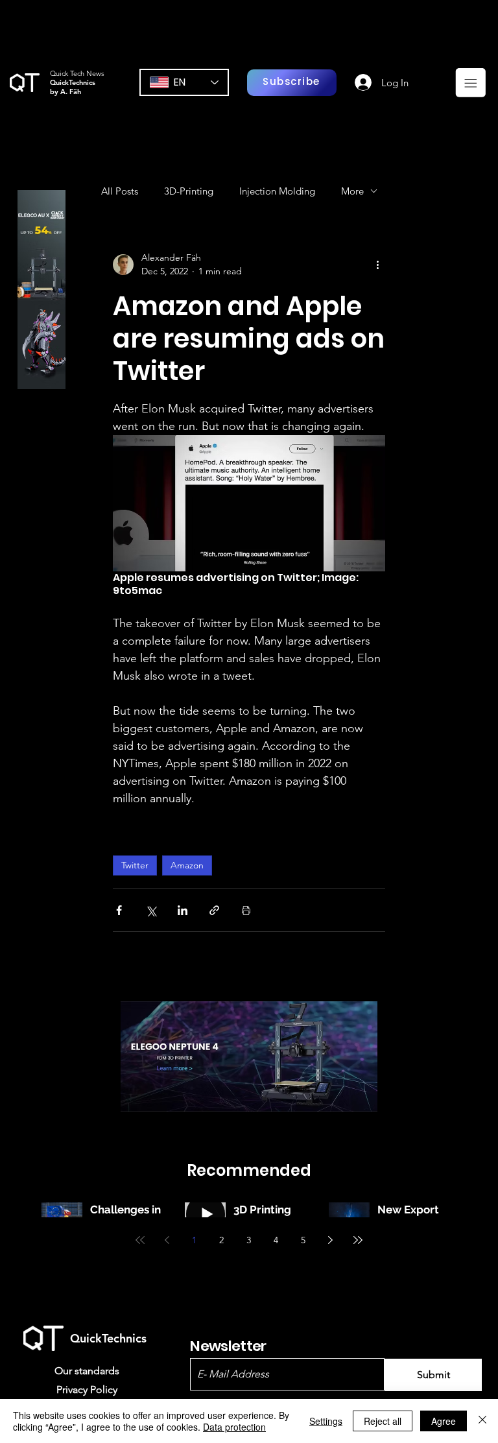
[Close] (482, 1421)
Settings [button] (325, 1420)
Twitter (134, 865)
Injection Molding (277, 191)
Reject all (382, 1420)
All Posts (119, 191)
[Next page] (330, 1240)
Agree (443, 1420)
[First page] (140, 1240)
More (352, 191)
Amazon (187, 865)
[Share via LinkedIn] (182, 910)
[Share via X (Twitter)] (151, 910)
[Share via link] (214, 910)
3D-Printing (188, 191)
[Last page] (358, 1240)
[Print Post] (246, 910)
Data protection (234, 1426)
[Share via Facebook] (119, 910)
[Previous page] (167, 1240)
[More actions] (377, 264)
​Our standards (86, 1371)
